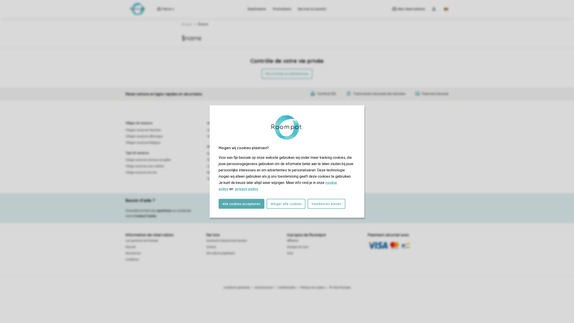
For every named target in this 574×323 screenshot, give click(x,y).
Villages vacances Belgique (143, 142)
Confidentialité (287, 287)
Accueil (187, 24)
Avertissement (264, 287)
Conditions (132, 259)
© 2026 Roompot (340, 287)
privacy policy (246, 189)
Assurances (133, 253)
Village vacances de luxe (141, 172)
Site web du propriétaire (220, 253)
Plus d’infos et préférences (287, 74)
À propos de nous (298, 247)
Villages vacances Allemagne (144, 136)
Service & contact (312, 9)
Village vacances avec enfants (145, 166)
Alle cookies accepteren (241, 204)
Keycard (131, 247)
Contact (211, 247)
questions (164, 210)
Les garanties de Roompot (142, 240)
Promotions (282, 9)
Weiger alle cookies (286, 204)
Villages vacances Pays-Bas (143, 130)
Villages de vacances (139, 123)
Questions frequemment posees (226, 240)
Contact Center (145, 216)
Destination (257, 9)
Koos (290, 253)
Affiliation (292, 240)
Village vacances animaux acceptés (148, 160)
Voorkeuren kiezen (326, 204)
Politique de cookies (312, 287)
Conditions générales (237, 287)
